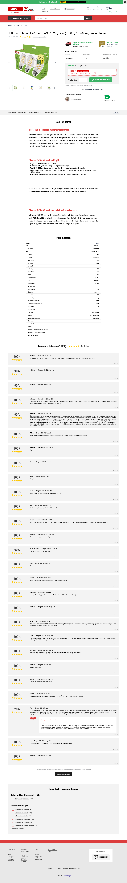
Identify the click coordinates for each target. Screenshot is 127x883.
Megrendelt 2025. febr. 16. (50, 549)
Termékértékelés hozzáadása (63, 774)
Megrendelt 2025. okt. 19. (44, 462)
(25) (51, 112)
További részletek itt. (86, 769)
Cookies (37, 854)
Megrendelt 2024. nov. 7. (42, 563)
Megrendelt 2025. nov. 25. (45, 399)
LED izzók (26, 25)
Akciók (43, 9)
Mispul (41, 520)
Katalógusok (11, 857)
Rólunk (9, 854)
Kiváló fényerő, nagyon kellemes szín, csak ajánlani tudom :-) (45, 493)
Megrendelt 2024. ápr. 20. (46, 665)
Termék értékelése (48, 346)
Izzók (17, 25)
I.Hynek (41, 399)
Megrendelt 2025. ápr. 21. (44, 520)
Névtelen (42, 370)
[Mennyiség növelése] (86, 80)
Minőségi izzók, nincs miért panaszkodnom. (41, 682)
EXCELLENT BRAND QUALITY (112, 45)
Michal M (42, 650)
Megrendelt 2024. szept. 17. (44, 621)
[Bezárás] (125, 2)
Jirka (41, 621)
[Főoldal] (22, 10)
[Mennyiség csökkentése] (80, 80)
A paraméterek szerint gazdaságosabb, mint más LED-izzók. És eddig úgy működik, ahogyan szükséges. (56, 696)
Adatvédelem (24, 856)
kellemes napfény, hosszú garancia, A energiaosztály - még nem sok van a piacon (51, 743)
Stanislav (42, 592)
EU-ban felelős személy (86, 85)
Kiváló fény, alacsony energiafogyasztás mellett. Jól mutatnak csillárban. (48, 580)
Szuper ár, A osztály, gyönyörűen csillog (40, 537)
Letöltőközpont (38, 859)
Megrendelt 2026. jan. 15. (46, 370)
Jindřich (42, 355)
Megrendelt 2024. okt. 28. (46, 592)
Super (31, 450)
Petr (40, 505)
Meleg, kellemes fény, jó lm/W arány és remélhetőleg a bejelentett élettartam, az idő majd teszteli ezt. (56, 595)
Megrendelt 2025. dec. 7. (45, 384)
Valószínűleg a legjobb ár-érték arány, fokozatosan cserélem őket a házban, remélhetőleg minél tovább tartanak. (59, 435)
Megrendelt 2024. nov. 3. (44, 578)
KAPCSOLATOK (45, 11)
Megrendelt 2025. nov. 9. (43, 433)
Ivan (40, 563)
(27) (35, 112)
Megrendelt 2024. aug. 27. (46, 650)
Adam (40, 433)
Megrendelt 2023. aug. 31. (46, 755)
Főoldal (10, 25)
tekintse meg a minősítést (39, 37)
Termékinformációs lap (109, 100)
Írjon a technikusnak (76, 99)
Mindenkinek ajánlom (35, 667)
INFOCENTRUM (70, 9)
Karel (40, 476)
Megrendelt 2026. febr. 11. (46, 355)
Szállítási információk (55, 9)
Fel (115, 112)
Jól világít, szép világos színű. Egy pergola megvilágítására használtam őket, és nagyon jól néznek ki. (56, 652)
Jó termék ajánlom (35, 566)
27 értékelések (85, 346)
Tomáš (41, 679)
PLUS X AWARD (112, 43)
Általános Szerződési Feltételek (24, 860)
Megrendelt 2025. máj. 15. (43, 505)
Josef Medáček (44, 549)
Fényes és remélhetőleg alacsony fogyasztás (41, 551)
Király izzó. (33, 479)
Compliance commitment (11, 859)
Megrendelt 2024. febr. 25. (45, 679)
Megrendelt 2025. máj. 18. (44, 491)
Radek (41, 578)
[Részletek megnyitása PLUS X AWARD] (102, 44)
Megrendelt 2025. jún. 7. (43, 476)
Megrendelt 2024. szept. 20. (46, 607)
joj (40, 741)
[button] (19, 18)
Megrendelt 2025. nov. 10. (46, 413)
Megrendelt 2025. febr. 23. (46, 534)
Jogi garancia (38, 857)
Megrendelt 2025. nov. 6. (45, 447)
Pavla (41, 636)
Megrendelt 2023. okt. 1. (42, 708)
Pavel (41, 462)
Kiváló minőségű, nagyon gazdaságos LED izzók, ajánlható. (45, 508)
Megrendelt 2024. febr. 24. (45, 694)
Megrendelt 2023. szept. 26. (42, 741)
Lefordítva (115, 363)
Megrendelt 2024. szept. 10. (44, 636)
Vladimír (41, 384)
